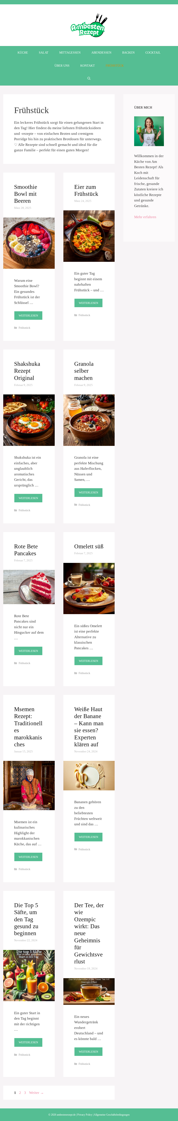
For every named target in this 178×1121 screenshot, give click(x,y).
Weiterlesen (28, 315)
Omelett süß (89, 546)
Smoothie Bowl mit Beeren (25, 194)
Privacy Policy (84, 1114)
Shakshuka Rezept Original (27, 371)
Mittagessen (70, 52)
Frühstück (115, 65)
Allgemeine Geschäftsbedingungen (112, 1114)
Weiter (36, 1093)
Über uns (61, 65)
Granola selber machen (84, 371)
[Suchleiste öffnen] (89, 78)
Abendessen (101, 52)
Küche (23, 52)
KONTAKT (87, 65)
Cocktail (153, 52)
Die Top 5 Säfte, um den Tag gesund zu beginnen (26, 919)
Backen (128, 52)
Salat (43, 52)
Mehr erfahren (145, 217)
